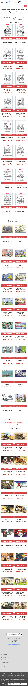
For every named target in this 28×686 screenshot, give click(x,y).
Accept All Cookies (21, 684)
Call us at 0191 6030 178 (14, 644)
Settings (4, 684)
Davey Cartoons (14, 428)
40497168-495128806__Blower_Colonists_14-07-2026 (11, 362)
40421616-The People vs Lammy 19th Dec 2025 (7, 569)
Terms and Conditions (6, 657)
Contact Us (4, 659)
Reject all (11, 684)
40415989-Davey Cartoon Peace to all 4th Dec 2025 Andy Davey (7, 618)
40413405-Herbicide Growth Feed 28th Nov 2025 (20, 618)
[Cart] (26, 2)
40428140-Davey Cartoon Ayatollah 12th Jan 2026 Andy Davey (7, 521)
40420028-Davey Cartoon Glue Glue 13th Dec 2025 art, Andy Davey (20, 570)
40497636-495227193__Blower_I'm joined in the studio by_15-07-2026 (21, 338)
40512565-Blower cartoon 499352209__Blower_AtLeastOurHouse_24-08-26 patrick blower (13, 266)
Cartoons (16, 420)
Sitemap (3, 666)
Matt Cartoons (14, 22)
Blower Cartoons (14, 221)
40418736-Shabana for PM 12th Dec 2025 (7, 593)
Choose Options (7, 38)
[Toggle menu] (2, 2)
